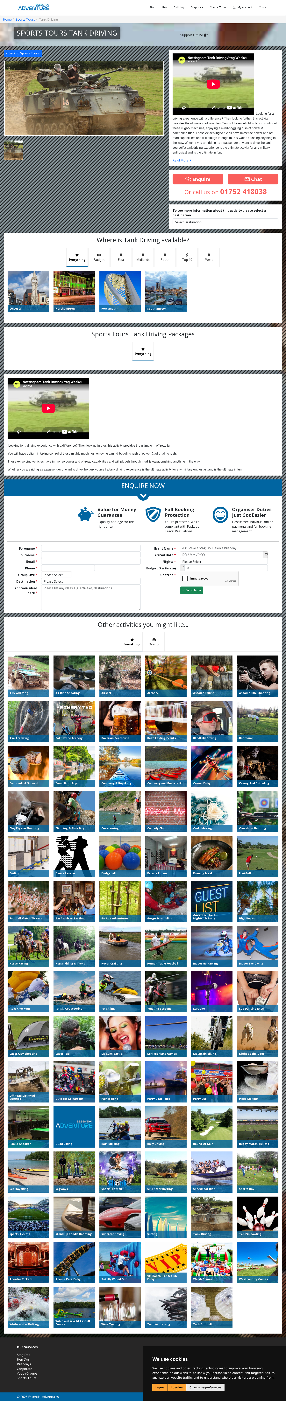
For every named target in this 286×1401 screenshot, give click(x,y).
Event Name (165, 548)
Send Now (193, 590)
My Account (244, 7)
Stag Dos (23, 1355)
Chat (256, 179)
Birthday (179, 7)
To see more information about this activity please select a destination (219, 212)
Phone (31, 568)
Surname (29, 555)
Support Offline (192, 35)
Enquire (201, 179)
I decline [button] (176, 1387)
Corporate (197, 7)
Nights (169, 562)
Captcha (168, 575)
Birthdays (24, 1364)
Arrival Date (165, 555)
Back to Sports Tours (24, 53)
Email (31, 562)
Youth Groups (27, 1373)
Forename (28, 548)
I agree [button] (159, 1387)
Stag (152, 7)
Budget (161, 568)
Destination (26, 581)
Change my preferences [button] (205, 1387)
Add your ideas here (25, 590)
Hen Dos (23, 1359)
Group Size (27, 575)
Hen (164, 7)
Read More (181, 160)
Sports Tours (218, 7)
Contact (264, 7)
